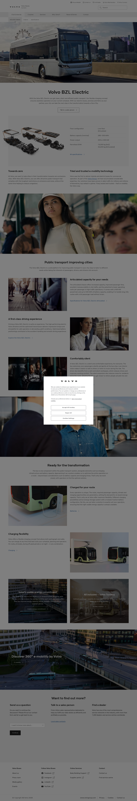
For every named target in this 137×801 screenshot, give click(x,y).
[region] (68, 400)
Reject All (68, 413)
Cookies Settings (68, 418)
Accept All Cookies (68, 407)
